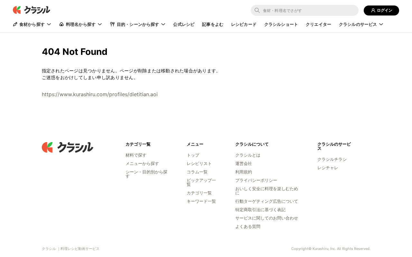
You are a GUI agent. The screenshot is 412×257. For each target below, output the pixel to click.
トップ (193, 155)
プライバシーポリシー (256, 180)
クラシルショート (281, 24)
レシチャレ (327, 167)
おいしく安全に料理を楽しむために (266, 190)
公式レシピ (183, 24)
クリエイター (318, 24)
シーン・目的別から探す (146, 174)
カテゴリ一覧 (199, 192)
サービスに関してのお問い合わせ (266, 218)
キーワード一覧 (201, 201)
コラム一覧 (197, 171)
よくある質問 (247, 226)
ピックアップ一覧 (201, 182)
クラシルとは (247, 155)
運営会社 (243, 163)
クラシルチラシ (332, 159)
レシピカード (244, 24)
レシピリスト (199, 163)
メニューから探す (142, 163)
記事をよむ (212, 24)
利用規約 (243, 171)
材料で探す (136, 155)
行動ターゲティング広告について (266, 201)
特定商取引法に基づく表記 (260, 209)
